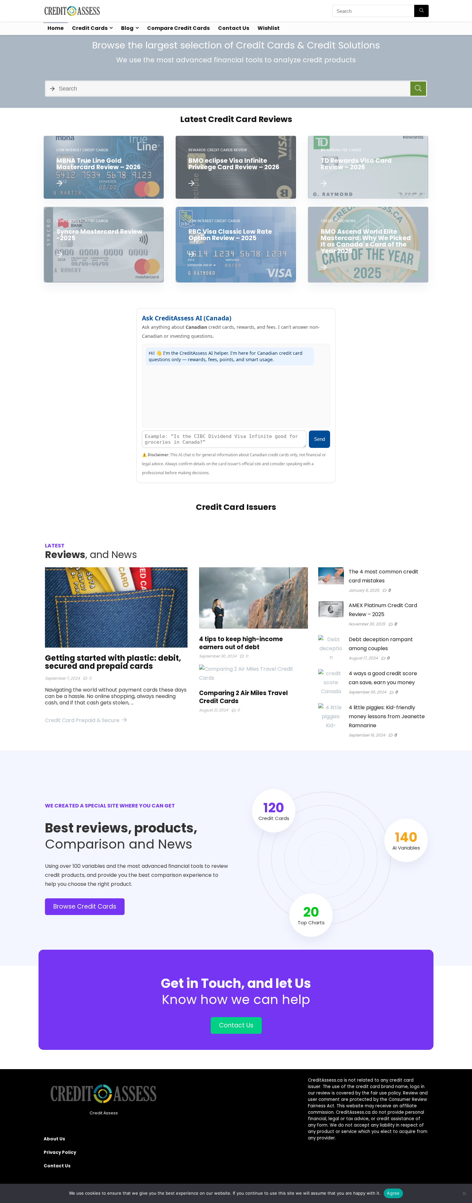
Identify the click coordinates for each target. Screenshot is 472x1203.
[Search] (421, 11)
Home (56, 28)
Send (319, 439)
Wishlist (269, 28)
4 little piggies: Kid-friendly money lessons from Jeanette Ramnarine (387, 716)
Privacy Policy (60, 1152)
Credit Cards (90, 28)
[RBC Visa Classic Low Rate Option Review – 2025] (236, 245)
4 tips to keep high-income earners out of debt (241, 643)
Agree (393, 1193)
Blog (127, 28)
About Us (54, 1139)
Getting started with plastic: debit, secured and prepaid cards (113, 662)
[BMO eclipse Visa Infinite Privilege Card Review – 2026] (236, 167)
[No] (464, 1193)
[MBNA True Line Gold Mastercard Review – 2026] (104, 167)
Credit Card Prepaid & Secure (83, 720)
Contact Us (233, 28)
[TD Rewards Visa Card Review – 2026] (368, 167)
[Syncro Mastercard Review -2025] (104, 245)
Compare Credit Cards (178, 28)
